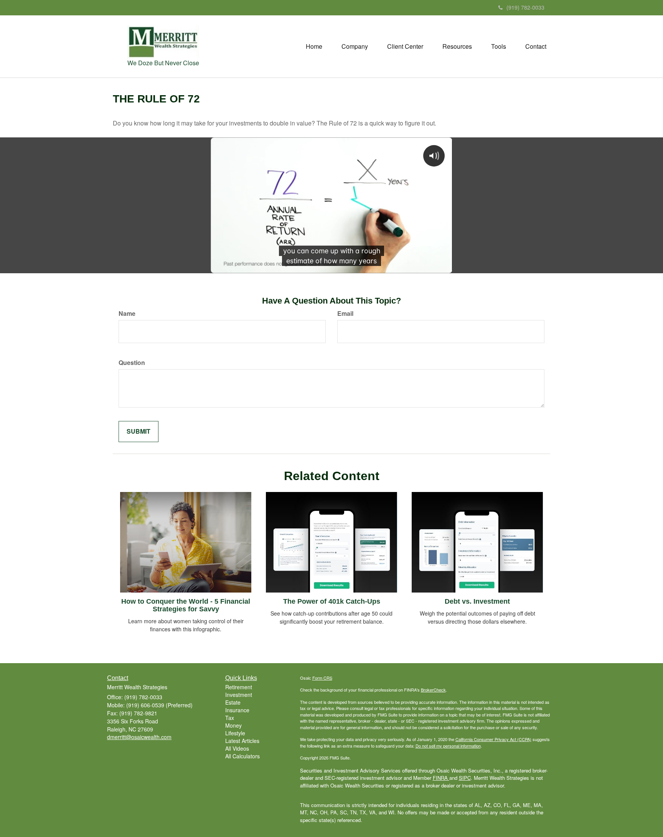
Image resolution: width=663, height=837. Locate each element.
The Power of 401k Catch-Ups (331, 601)
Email (345, 313)
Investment (238, 694)
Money (233, 725)
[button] (355, 46)
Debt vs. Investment (477, 601)
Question (132, 362)
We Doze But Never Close (163, 62)
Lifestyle (235, 733)
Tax (229, 717)
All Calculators (242, 756)
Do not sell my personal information (448, 746)
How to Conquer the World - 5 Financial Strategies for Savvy (185, 605)
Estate (233, 702)
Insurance (237, 710)
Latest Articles (242, 741)
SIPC (465, 777)
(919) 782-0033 (525, 7)
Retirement (238, 687)
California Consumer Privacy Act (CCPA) (493, 739)
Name (127, 313)
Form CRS (322, 678)
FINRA (441, 777)
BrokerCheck (433, 690)
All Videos (237, 748)
